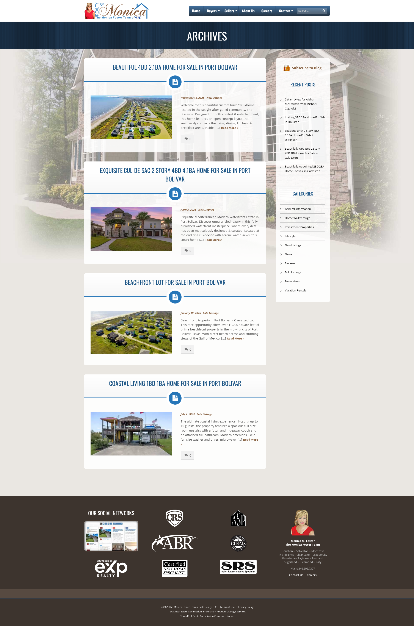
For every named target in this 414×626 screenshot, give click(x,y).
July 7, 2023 (188, 414)
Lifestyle (290, 236)
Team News (292, 281)
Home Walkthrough (297, 218)
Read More (229, 128)
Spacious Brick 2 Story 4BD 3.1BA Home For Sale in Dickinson (302, 135)
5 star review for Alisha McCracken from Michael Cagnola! (301, 103)
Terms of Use (227, 607)
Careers (312, 575)
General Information (298, 209)
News (288, 254)
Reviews (290, 263)
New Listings (214, 98)
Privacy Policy (246, 607)
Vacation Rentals (295, 290)
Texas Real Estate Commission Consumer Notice (207, 616)
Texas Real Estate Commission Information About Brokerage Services (207, 611)
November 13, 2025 (192, 98)
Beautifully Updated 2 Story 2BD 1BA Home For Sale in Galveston (302, 153)
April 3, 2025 (188, 209)
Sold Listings (211, 313)
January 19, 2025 (191, 313)
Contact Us (296, 575)
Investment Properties (299, 227)
